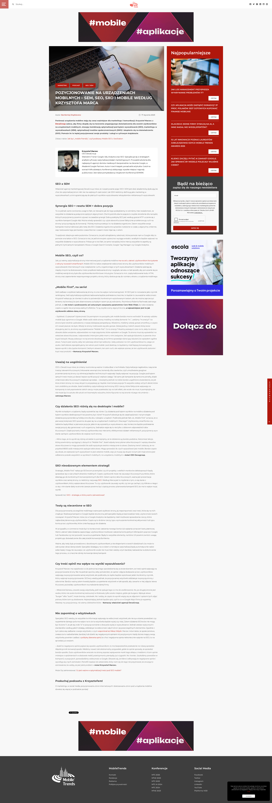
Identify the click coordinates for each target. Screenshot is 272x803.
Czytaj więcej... (198, 213)
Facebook (198, 775)
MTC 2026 (156, 775)
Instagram (198, 781)
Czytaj (213, 98)
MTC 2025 (156, 781)
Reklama (113, 781)
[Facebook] (250, 4)
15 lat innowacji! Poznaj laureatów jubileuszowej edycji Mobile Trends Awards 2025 (192, 143)
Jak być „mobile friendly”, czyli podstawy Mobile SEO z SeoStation (95, 139)
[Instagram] (257, 4)
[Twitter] (254, 4)
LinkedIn (198, 784)
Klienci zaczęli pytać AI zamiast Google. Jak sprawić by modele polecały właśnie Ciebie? (194, 161)
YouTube (198, 788)
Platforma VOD (201, 791)
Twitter (197, 778)
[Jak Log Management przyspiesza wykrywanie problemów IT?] (195, 72)
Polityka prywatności (118, 784)
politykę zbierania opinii (91, 638)
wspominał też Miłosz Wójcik (110, 631)
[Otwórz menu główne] (4, 4)
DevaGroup (60, 124)
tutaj (248, 791)
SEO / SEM (89, 85)
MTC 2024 (156, 788)
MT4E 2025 (156, 778)
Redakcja (113, 778)
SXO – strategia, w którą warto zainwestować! (86, 495)
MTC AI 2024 (157, 784)
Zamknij (248, 796)
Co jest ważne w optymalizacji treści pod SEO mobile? (98, 670)
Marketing (62, 85)
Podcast (76, 85)
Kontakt (112, 775)
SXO (100, 480)
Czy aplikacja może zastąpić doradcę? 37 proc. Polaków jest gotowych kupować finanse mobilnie (194, 108)
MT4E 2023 (156, 791)
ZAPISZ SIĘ (195, 228)
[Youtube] (263, 4)
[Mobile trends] (134, 4)
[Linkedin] (260, 4)
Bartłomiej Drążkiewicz (71, 115)
